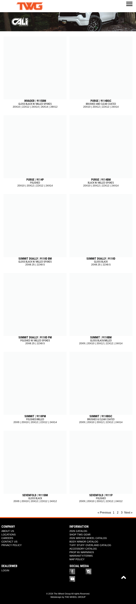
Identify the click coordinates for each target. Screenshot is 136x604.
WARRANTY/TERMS (81, 555)
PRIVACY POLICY (11, 545)
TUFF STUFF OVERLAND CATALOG (90, 545)
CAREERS (7, 538)
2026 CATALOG (78, 531)
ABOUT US (7, 531)
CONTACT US (9, 541)
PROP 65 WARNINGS (81, 552)
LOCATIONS (8, 534)
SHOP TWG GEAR (79, 534)
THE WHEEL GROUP (75, 597)
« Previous (104, 512)
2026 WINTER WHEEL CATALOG (88, 538)
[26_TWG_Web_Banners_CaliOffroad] (68, 21)
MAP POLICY (76, 559)
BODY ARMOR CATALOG (83, 541)
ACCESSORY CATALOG (83, 548)
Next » (128, 512)
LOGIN (5, 570)
